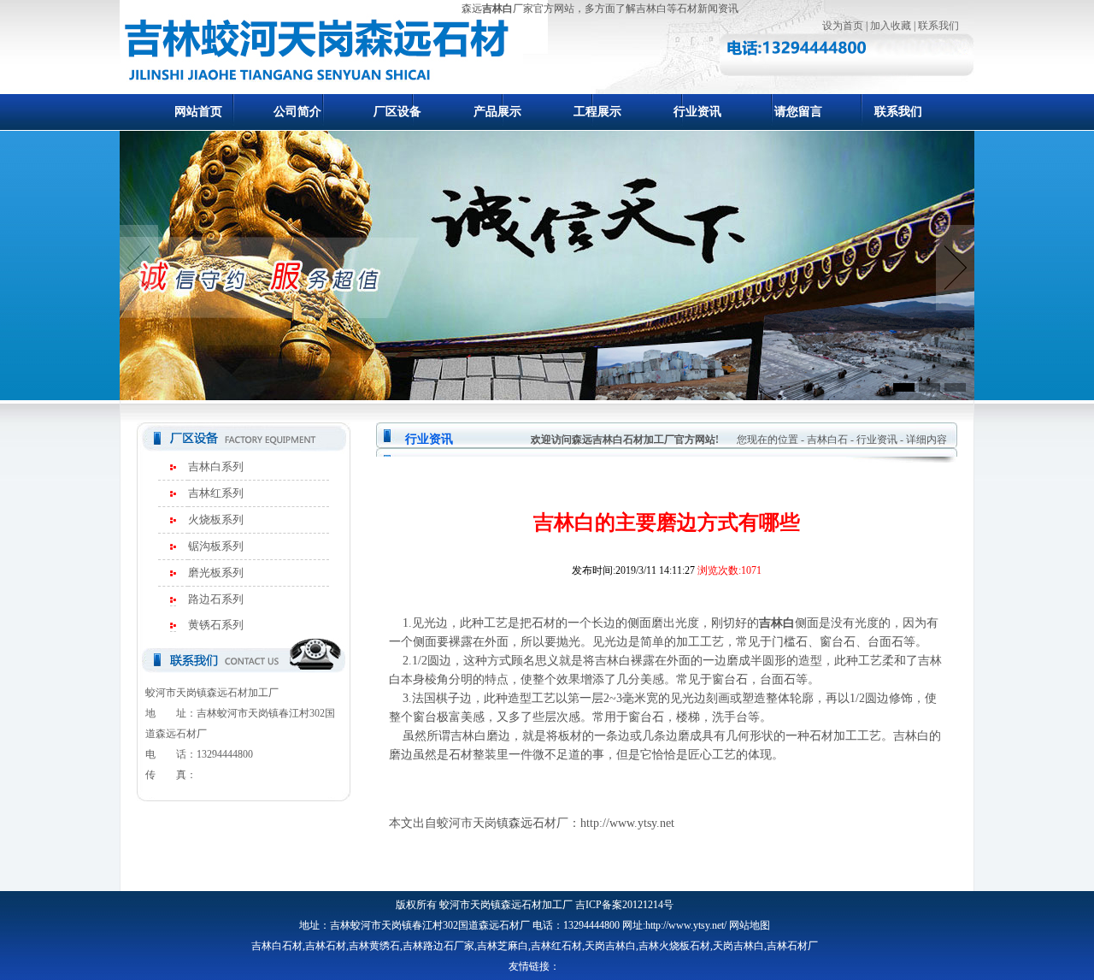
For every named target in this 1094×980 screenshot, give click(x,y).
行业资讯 (697, 111)
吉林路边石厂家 (438, 946)
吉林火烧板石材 (674, 946)
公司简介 (297, 111)
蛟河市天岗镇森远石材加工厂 (506, 905)
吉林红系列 (216, 493)
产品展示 (497, 111)
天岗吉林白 (610, 946)
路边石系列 (216, 599)
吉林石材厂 (792, 946)
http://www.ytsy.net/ (685, 925)
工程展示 (597, 111)
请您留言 (798, 111)
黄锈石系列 (216, 624)
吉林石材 (325, 946)
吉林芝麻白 (502, 946)
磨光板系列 (216, 572)
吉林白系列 (216, 466)
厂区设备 (397, 111)
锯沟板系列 (216, 546)
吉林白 (497, 9)
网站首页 (198, 111)
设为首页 (842, 26)
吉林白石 (827, 440)
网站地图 (749, 925)
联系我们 (938, 26)
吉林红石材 (556, 946)
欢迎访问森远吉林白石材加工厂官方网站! (625, 440)
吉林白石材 (277, 946)
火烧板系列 (216, 519)
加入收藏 (890, 26)
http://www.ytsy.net (627, 823)
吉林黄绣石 (374, 946)
